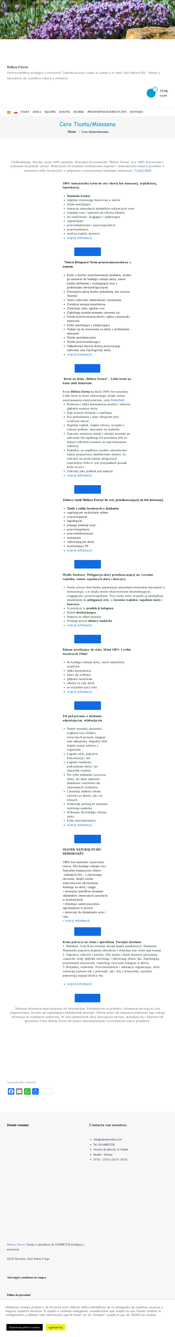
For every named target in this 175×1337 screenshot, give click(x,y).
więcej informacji (79, 984)
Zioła (37, 111)
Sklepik (50, 111)
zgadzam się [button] (55, 1327)
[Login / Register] (163, 112)
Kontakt (136, 111)
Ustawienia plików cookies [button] (24, 1327)
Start (25, 111)
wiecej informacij (79, 825)
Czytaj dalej (142, 170)
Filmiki (78, 111)
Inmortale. (118, 400)
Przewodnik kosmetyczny (107, 111)
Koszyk (64, 111)
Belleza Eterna (17, 67)
